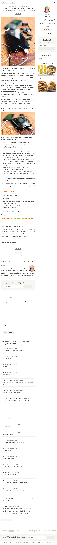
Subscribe (40, 3)
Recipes (26, 3)
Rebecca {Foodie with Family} (11, 398)
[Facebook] (1, 278)
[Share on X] (18, 14)
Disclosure (22, 542)
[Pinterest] (46, 3)
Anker (31, 77)
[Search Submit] (54, 58)
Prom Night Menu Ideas (8, 261)
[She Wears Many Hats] (8, 3)
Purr (55, 542)
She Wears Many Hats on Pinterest (15, 201)
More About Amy (47, 29)
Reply (15, 348)
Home (10, 6)
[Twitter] (47, 3)
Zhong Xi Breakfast (29, 261)
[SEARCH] (54, 3)
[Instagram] (45, 3)
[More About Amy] (47, 9)
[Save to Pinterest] (20, 14)
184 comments (13, 256)
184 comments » (31, 10)
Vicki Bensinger (7, 380)
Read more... (31, 275)
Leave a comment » (22, 256)
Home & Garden (15, 6)
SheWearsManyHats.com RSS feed (18, 210)
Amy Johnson (8, 10)
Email (4, 325)
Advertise (32, 542)
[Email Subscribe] (7, 278)
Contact (28, 542)
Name (5, 320)
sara (4, 348)
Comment (6, 306)
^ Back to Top (4, 542)
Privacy (17, 542)
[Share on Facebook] (16, 14)
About (35, 3)
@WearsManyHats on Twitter (13, 205)
